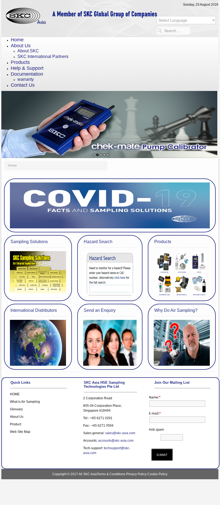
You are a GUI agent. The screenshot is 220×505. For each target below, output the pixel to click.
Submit (161, 455)
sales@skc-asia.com (120, 433)
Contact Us (23, 85)
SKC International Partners (42, 56)
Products (20, 62)
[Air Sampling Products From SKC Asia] (109, 11)
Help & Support (27, 68)
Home (17, 39)
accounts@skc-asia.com (116, 440)
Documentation (27, 74)
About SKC (28, 51)
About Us (21, 45)
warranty (25, 79)
